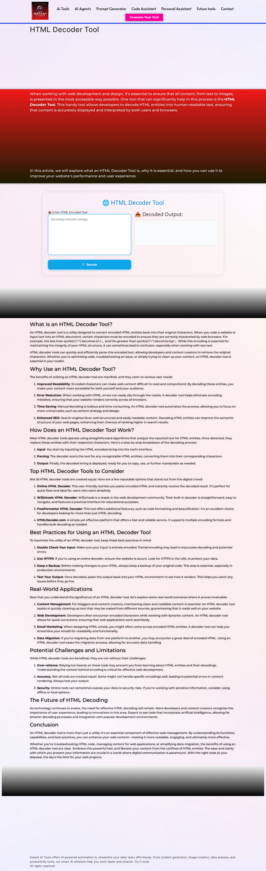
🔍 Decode (89, 265)
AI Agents (83, 8)
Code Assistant (144, 8)
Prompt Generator (111, 8)
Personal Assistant (176, 8)
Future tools (206, 8)
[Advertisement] (133, 62)
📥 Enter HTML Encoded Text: (68, 212)
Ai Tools (63, 8)
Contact (227, 8)
